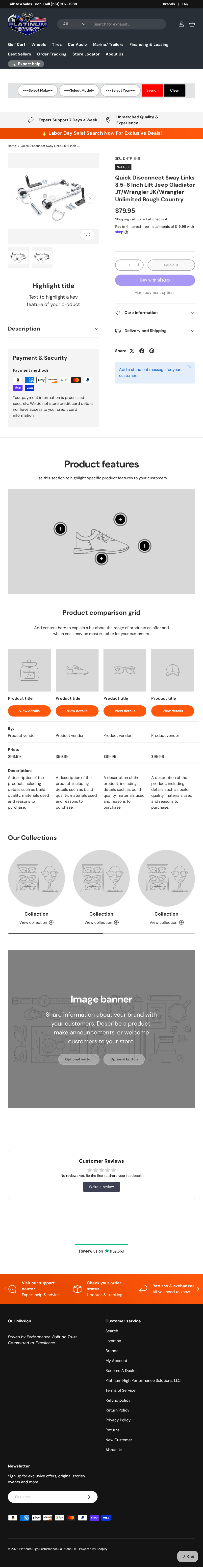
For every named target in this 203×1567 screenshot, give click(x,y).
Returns (112, 1430)
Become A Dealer (121, 1370)
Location (113, 1340)
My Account (116, 1360)
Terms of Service (120, 1390)
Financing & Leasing (149, 44)
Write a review (101, 1186)
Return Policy (117, 1410)
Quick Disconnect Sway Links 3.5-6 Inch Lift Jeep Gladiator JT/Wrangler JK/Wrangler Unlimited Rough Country (50, 146)
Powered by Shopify (93, 1549)
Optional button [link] (79, 1059)
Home (12, 146)
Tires (57, 44)
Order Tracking (52, 54)
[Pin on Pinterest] (152, 351)
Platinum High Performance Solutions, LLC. (143, 1380)
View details (29, 711)
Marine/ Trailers (108, 44)
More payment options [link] (155, 292)
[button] (192, 24)
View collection (33, 922)
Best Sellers (19, 54)
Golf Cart (16, 44)
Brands (169, 4)
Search (111, 1331)
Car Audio (77, 44)
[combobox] (111, 24)
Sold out (171, 265)
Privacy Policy (118, 1420)
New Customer (118, 1439)
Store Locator (86, 54)
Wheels (38, 44)
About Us (115, 54)
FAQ (185, 4)
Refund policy (117, 1400)
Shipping (122, 219)
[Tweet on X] (132, 351)
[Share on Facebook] (142, 351)
